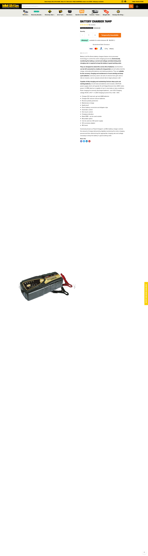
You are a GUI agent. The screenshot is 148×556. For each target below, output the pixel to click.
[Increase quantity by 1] (95, 35)
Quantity (82, 31)
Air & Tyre (60, 15)
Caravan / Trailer (95, 15)
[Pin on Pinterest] (89, 141)
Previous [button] (20, 287)
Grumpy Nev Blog (117, 15)
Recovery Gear (49, 15)
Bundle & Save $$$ (81, 15)
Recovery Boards (36, 15)
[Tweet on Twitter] (84, 141)
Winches (25, 15)
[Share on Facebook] (81, 141)
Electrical (69, 15)
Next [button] (74, 287)
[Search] (131, 6)
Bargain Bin (106, 15)
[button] (84, 25)
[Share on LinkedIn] (87, 141)
